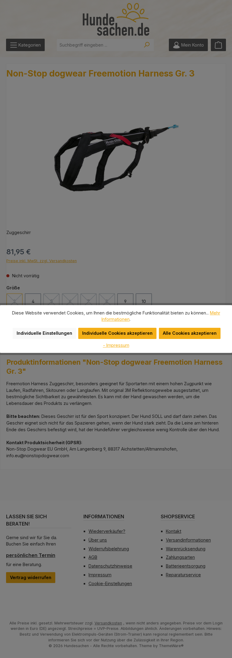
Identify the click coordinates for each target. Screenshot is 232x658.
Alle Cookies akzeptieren (190, 333)
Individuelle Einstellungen (44, 333)
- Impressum (116, 345)
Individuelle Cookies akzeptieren (117, 333)
